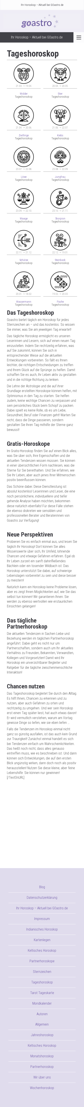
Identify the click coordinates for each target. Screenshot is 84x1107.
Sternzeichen (42, 972)
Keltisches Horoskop (42, 950)
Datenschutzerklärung (42, 898)
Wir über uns (42, 1077)
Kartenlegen (42, 940)
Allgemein (42, 1024)
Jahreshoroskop (42, 1035)
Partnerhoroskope (42, 961)
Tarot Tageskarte (42, 993)
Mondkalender (42, 1003)
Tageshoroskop (42, 982)
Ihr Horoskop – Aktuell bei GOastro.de (42, 4)
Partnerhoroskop (42, 1067)
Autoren (42, 1014)
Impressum (42, 919)
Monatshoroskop (42, 1056)
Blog (42, 887)
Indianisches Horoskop (42, 929)
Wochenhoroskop (42, 1088)
